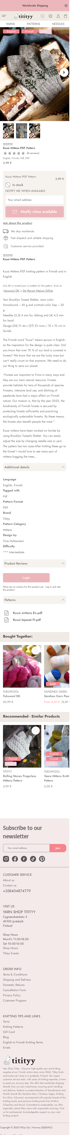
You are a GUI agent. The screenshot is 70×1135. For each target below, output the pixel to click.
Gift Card (9, 1032)
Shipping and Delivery (17, 980)
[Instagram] (6, 859)
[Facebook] (15, 859)
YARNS (10, 24)
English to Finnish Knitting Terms (23, 1042)
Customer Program (14, 1000)
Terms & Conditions (15, 974)
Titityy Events (11, 953)
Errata (6, 1047)
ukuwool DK (11, 291)
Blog (6, 1037)
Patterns (33, 24)
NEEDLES (58, 24)
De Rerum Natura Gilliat (38, 291)
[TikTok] (33, 859)
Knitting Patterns (13, 1027)
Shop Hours (10, 948)
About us (8, 880)
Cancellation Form (14, 990)
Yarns (6, 1021)
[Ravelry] (24, 859)
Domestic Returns (13, 985)
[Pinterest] (42, 859)
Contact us (9, 885)
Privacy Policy (12, 995)
